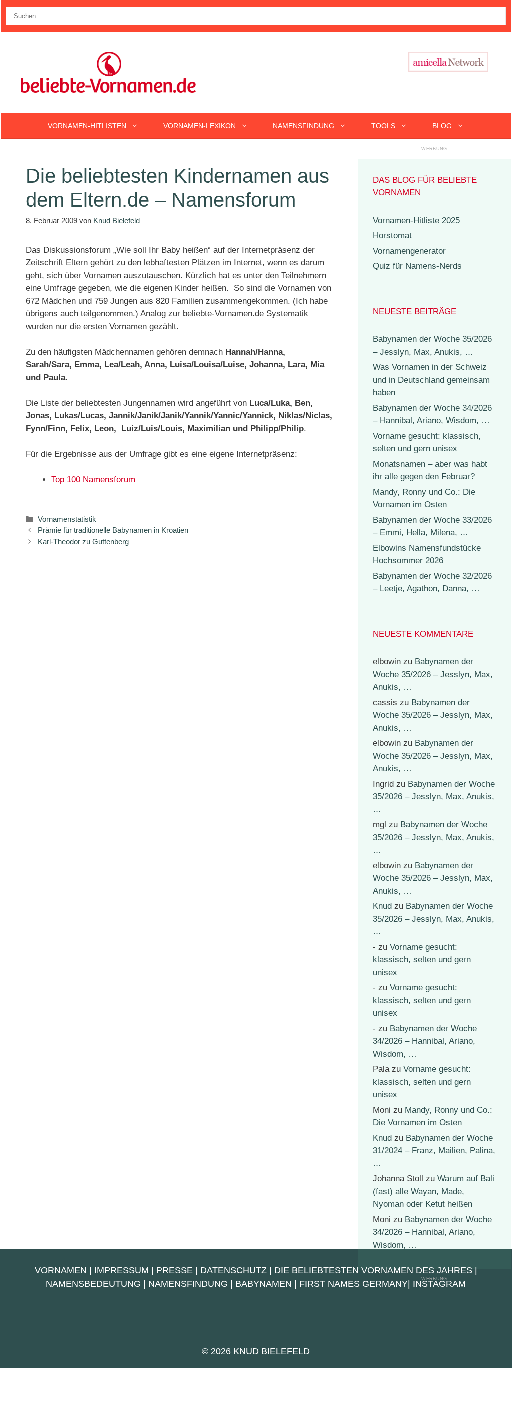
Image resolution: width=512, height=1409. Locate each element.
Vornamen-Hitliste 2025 (416, 220)
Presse (174, 1270)
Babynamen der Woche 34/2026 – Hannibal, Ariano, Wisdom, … (425, 1041)
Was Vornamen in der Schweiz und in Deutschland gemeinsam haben (431, 379)
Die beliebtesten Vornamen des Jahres (373, 1270)
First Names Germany (354, 1284)
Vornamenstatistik (67, 519)
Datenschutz (233, 1270)
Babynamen (264, 1284)
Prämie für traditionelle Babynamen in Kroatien (113, 530)
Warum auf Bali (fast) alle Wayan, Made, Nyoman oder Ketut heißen (433, 1191)
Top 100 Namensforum (94, 479)
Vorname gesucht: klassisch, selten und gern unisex (422, 959)
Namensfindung (303, 126)
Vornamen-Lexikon (200, 126)
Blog (442, 126)
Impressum (121, 1270)
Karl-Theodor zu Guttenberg (83, 541)
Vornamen (61, 1270)
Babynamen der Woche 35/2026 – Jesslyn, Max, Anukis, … (433, 674)
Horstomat (392, 235)
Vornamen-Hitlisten (87, 126)
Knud (382, 906)
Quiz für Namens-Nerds (417, 266)
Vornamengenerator (409, 251)
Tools (384, 126)
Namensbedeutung (93, 1284)
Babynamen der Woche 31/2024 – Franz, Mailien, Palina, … (434, 1150)
